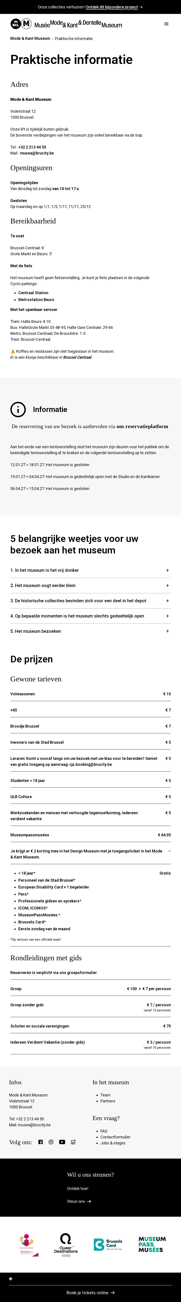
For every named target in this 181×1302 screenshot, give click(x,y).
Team (105, 1095)
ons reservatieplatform (142, 426)
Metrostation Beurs (36, 299)
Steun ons (76, 1201)
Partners (107, 1101)
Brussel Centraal (77, 357)
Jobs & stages (113, 1143)
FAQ (103, 1131)
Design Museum (84, 851)
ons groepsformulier (78, 972)
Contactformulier (115, 1137)
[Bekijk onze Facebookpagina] (40, 1142)
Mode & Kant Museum (30, 38)
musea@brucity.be (37, 153)
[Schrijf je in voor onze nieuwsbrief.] (73, 1142)
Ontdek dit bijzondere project (112, 7)
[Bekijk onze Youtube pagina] (62, 1142)
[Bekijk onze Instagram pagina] (51, 1142)
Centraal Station (33, 292)
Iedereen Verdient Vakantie (35, 1042)
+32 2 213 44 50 (32, 147)
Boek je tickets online (87, 1292)
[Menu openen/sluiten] (166, 23)
